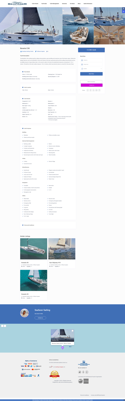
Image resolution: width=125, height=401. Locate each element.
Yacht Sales (44, 3)
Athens (26, 90)
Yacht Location (27, 87)
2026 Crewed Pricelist (88, 400)
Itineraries (64, 3)
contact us (64, 362)
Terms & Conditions (84, 395)
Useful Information (88, 3)
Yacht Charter (35, 3)
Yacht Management (54, 3)
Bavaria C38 (55, 340)
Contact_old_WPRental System (98, 395)
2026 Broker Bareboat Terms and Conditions (53, 400)
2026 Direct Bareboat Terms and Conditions (73, 400)
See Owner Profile (39, 313)
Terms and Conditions (29, 225)
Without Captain (41, 51)
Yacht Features (27, 128)
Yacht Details (27, 98)
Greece (52, 90)
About (79, 3)
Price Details (27, 71)
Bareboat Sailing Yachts (27, 51)
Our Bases (72, 3)
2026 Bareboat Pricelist (37, 400)
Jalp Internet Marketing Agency (65, 382)
